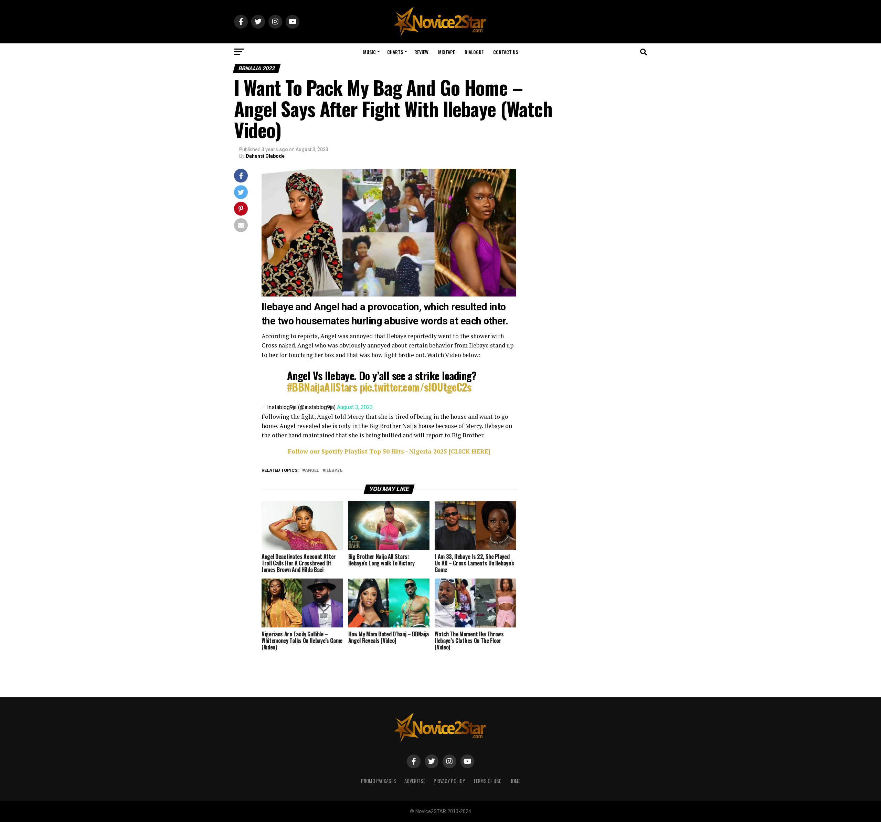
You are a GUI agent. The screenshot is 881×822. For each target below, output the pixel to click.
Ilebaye (333, 470)
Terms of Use (487, 780)
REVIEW (421, 51)
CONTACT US (505, 51)
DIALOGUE (474, 51)
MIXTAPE (446, 51)
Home (514, 780)
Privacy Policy (449, 780)
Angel (312, 470)
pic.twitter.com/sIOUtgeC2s (415, 387)
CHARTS (395, 51)
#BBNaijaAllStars (322, 387)
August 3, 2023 (355, 407)
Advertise (414, 780)
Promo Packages (378, 780)
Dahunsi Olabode (265, 156)
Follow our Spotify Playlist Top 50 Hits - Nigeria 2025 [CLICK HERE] (389, 451)
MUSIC (369, 51)
